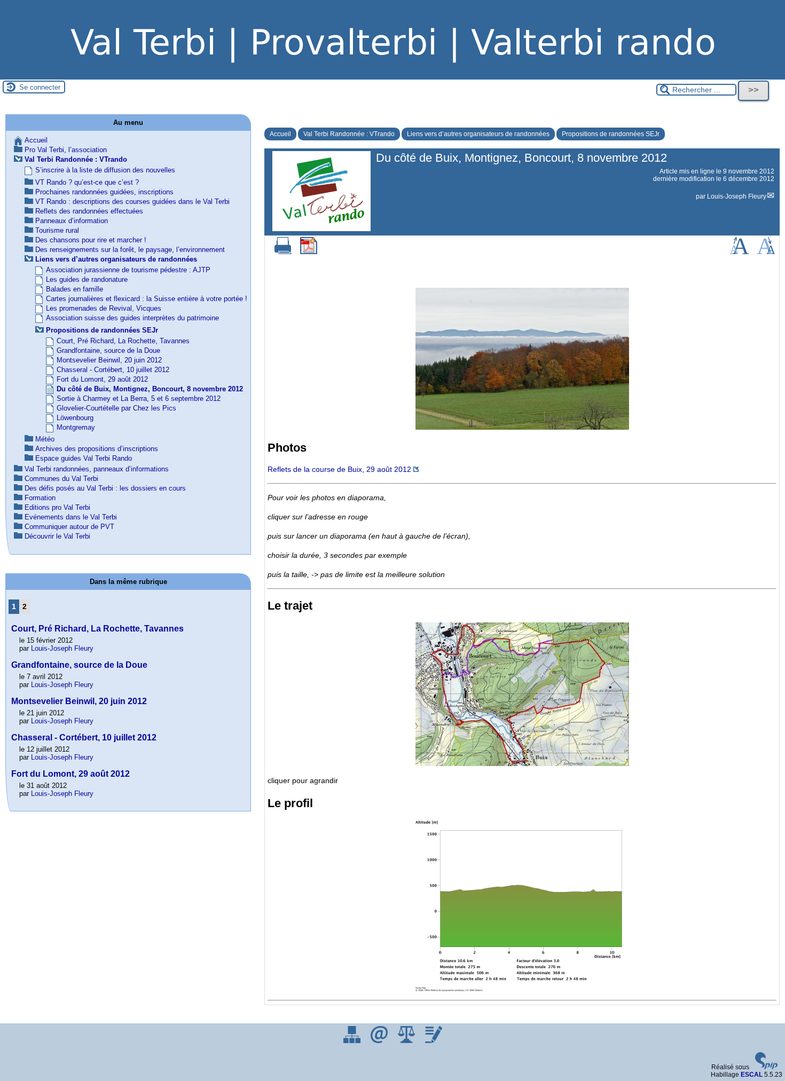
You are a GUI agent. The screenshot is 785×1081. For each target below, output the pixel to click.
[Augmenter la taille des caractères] (739, 252)
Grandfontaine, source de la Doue (108, 350)
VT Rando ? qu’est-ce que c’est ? (87, 182)
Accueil (280, 134)
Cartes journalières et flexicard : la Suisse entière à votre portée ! (146, 299)
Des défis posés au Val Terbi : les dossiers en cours (105, 488)
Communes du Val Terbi (61, 479)
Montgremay (76, 427)
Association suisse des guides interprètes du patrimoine (132, 318)
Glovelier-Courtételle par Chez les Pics (116, 408)
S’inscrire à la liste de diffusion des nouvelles (105, 170)
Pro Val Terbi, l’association (66, 150)
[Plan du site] (352, 1041)
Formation (40, 498)
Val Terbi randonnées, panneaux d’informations (97, 469)
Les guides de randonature (87, 279)
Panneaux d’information (71, 221)
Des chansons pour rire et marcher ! (90, 240)
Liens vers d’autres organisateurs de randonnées (478, 134)
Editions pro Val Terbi (57, 507)
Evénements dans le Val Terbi (71, 517)
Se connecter (39, 87)
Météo (44, 439)
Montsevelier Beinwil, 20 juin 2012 (109, 360)
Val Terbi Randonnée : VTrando (349, 134)
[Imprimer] (283, 252)
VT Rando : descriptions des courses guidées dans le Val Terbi (132, 202)
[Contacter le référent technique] (380, 1041)
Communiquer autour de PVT (69, 527)
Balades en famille (74, 289)
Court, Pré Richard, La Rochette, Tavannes (123, 341)
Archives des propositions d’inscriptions (96, 449)
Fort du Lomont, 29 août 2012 (102, 379)
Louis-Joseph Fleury (736, 196)
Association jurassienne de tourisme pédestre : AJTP (128, 270)
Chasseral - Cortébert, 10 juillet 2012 (113, 370)
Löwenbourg (75, 418)
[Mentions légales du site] (407, 1041)
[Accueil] (392, 76)
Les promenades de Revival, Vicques (103, 308)
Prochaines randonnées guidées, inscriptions (104, 192)
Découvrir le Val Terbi (57, 536)
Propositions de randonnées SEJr (611, 134)
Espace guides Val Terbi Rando (83, 458)
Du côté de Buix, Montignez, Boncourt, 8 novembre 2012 (150, 389)
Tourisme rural (57, 230)
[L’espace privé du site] (433, 1041)
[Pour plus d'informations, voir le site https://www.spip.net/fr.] (766, 1067)
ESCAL (752, 1074)
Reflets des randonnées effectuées (89, 211)
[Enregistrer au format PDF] (308, 252)
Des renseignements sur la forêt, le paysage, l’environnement (130, 250)
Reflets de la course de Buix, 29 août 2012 (339, 469)
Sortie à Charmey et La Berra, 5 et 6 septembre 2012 (139, 398)
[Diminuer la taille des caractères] (766, 252)
